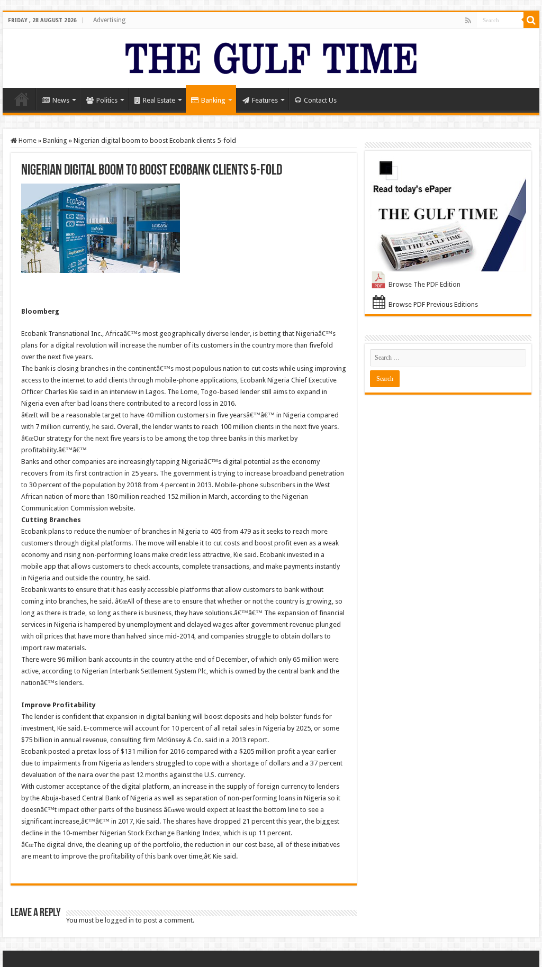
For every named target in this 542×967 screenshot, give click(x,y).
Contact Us (320, 100)
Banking (213, 100)
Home (21, 99)
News (60, 100)
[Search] (531, 20)
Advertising (109, 20)
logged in (119, 920)
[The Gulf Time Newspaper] (271, 56)
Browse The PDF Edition (424, 284)
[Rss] (468, 20)
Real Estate (159, 100)
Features (265, 100)
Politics (107, 100)
